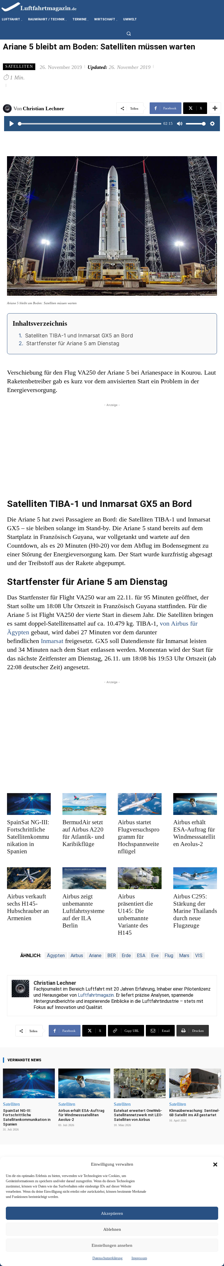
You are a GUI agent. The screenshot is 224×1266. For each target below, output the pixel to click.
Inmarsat (52, 640)
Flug (168, 955)
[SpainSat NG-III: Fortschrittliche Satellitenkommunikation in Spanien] (29, 804)
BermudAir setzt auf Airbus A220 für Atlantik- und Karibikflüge (83, 833)
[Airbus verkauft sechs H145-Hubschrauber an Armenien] (29, 878)
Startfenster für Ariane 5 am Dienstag (72, 343)
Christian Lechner (43, 108)
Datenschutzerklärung (107, 1258)
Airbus (77, 955)
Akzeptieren (112, 1213)
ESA (141, 955)
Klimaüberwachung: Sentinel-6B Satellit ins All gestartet (194, 1112)
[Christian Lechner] (8, 108)
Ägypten (56, 955)
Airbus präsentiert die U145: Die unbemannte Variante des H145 (135, 914)
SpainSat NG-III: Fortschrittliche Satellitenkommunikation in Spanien (28, 837)
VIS (198, 955)
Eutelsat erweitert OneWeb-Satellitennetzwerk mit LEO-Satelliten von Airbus (138, 1115)
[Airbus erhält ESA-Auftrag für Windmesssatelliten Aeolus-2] (195, 804)
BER (111, 955)
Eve (155, 955)
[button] (215, 1164)
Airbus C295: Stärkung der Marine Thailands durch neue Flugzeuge (195, 911)
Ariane (95, 955)
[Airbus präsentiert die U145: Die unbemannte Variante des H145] (140, 878)
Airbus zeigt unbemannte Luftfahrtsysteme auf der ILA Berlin (83, 911)
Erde (126, 955)
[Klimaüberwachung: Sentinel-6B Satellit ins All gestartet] (195, 1083)
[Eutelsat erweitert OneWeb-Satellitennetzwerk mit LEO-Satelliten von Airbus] (140, 1083)
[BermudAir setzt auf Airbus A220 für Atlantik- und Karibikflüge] (84, 804)
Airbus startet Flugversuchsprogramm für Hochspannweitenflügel (139, 837)
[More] (215, 108)
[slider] (89, 124)
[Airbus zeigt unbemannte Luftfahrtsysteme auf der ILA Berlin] (84, 878)
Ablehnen (112, 1229)
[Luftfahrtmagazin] (44, 6)
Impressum (139, 1258)
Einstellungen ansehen (112, 1245)
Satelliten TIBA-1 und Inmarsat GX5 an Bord (79, 335)
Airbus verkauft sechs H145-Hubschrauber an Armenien (28, 907)
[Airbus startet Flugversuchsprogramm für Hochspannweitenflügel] (140, 804)
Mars (184, 955)
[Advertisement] (112, 448)
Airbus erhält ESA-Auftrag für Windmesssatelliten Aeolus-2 (194, 833)
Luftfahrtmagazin (96, 995)
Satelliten (19, 66)
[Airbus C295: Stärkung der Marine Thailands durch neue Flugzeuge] (195, 878)
